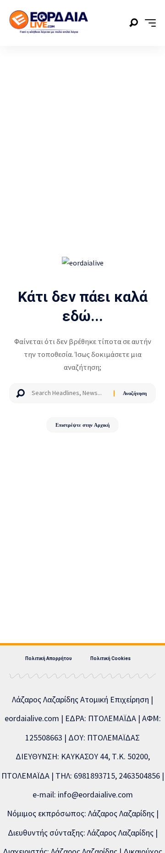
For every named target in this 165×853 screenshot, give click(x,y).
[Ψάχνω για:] (69, 393)
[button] (133, 22)
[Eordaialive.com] (48, 23)
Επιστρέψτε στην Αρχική (82, 425)
